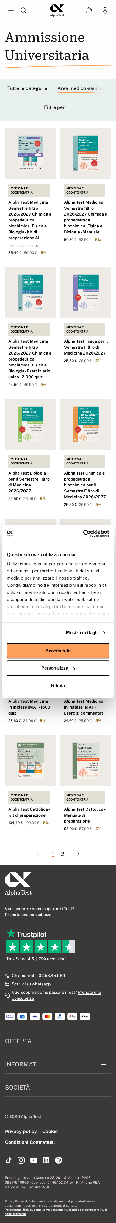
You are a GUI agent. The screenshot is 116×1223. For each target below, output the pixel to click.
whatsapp (41, 984)
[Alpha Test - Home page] (57, 10)
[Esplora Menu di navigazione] (11, 10)
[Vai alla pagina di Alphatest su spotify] (58, 1160)
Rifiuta (58, 685)
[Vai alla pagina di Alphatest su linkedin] (46, 1160)
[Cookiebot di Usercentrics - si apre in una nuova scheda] (83, 533)
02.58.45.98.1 (52, 975)
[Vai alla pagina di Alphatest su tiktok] (8, 1160)
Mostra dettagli (82, 632)
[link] (105, 10)
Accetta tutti (58, 650)
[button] (89, 10)
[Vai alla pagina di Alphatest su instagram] (21, 1160)
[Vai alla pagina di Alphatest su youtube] (33, 1160)
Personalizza (54, 667)
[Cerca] (23, 10)
